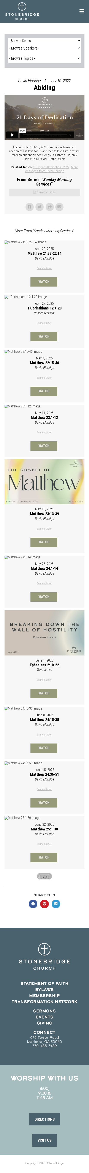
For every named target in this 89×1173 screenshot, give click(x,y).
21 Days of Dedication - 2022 (51, 167)
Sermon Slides (46, 192)
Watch (43, 282)
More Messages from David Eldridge (51, 169)
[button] (44, 1119)
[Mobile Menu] (82, 11)
